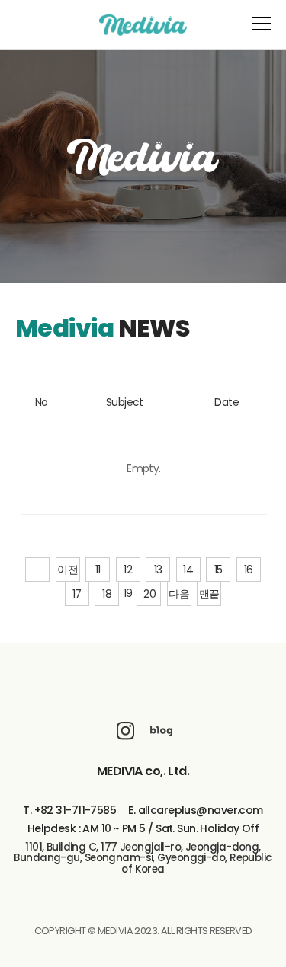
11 (98, 569)
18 (106, 594)
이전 (67, 569)
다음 (179, 594)
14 (188, 569)
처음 (37, 569)
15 (218, 569)
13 (158, 569)
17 (77, 594)
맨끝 (209, 594)
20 (149, 594)
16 (248, 569)
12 (128, 569)
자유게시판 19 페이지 (143, 25)
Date (226, 402)
